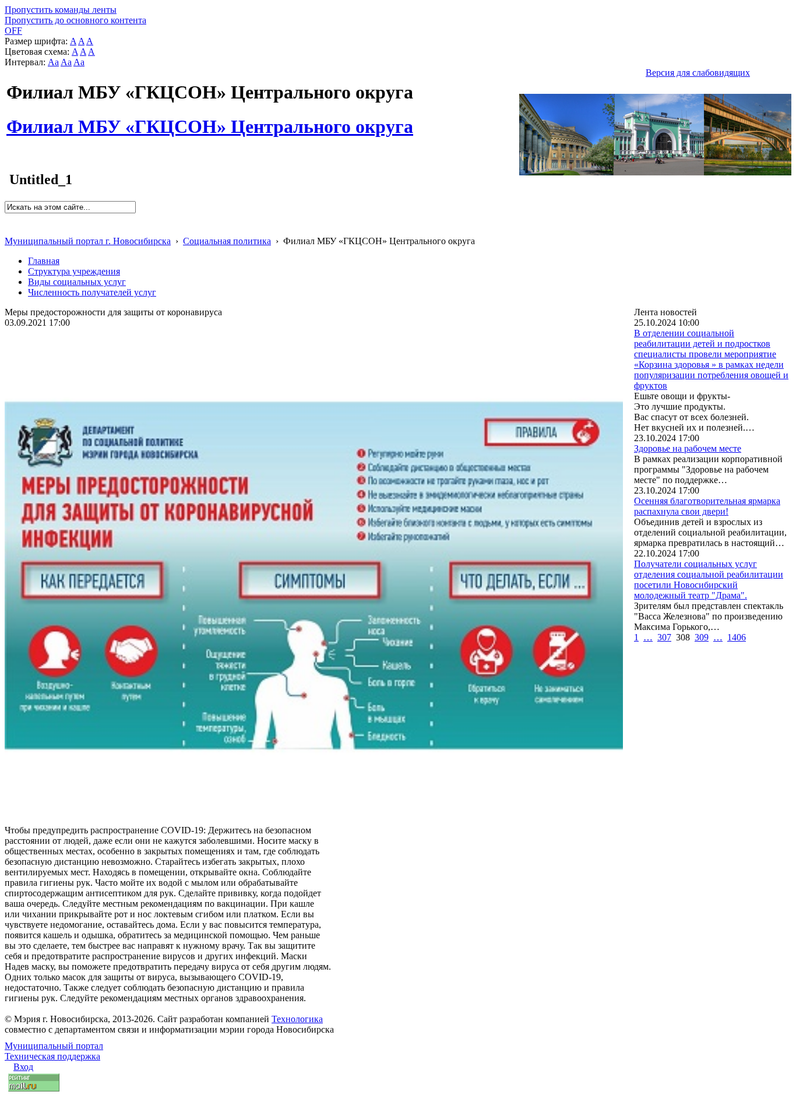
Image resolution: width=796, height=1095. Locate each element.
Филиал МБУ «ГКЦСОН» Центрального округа (209, 120)
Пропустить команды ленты (61, 10)
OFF (13, 31)
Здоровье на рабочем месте (687, 448)
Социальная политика (227, 241)
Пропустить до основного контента (75, 20)
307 (664, 637)
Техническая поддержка (52, 1056)
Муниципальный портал (54, 1046)
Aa (53, 62)
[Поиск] (8, 218)
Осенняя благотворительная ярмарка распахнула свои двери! (707, 506)
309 (702, 637)
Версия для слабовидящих (698, 73)
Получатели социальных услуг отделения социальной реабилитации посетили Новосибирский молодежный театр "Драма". (708, 579)
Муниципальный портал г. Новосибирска (88, 241)
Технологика (297, 1019)
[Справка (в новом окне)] (10, 229)
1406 (736, 637)
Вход (23, 1067)
